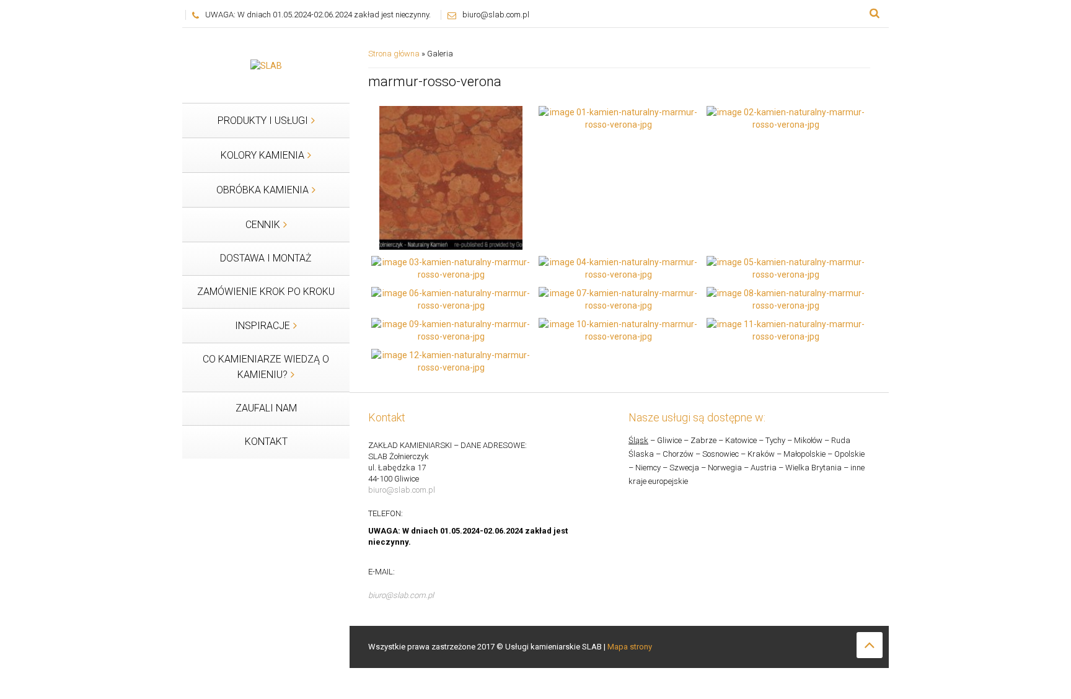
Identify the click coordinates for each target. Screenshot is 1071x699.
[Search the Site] (874, 13)
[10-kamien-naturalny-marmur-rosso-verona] (618, 329)
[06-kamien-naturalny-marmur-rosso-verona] (451, 298)
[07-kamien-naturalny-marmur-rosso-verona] (618, 298)
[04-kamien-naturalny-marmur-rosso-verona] (618, 267)
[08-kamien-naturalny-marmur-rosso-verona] (786, 298)
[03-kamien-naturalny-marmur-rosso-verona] (451, 267)
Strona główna (394, 53)
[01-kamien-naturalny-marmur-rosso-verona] (618, 118)
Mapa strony (629, 646)
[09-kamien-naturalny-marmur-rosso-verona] (451, 329)
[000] (451, 177)
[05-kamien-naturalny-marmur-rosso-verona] (786, 267)
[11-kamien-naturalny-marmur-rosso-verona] (786, 329)
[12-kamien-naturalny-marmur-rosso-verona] (451, 360)
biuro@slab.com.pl (495, 14)
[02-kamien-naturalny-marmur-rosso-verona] (786, 118)
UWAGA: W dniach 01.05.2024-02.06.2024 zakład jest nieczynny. (318, 14)
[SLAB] (266, 65)
